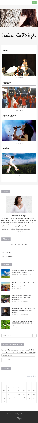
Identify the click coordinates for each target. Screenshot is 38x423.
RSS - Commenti (7, 256)
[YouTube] (22, 244)
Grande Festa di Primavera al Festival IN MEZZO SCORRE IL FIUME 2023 (22, 297)
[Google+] (19, 244)
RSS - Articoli (6, 252)
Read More (19, 77)
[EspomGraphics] (19, 418)
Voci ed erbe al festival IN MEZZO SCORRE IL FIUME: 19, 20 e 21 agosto (23, 323)
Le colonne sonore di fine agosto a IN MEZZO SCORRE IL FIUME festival (23, 310)
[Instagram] (26, 244)
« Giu (3, 405)
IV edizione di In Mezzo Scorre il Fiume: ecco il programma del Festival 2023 (23, 285)
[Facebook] (15, 244)
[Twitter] (12, 244)
